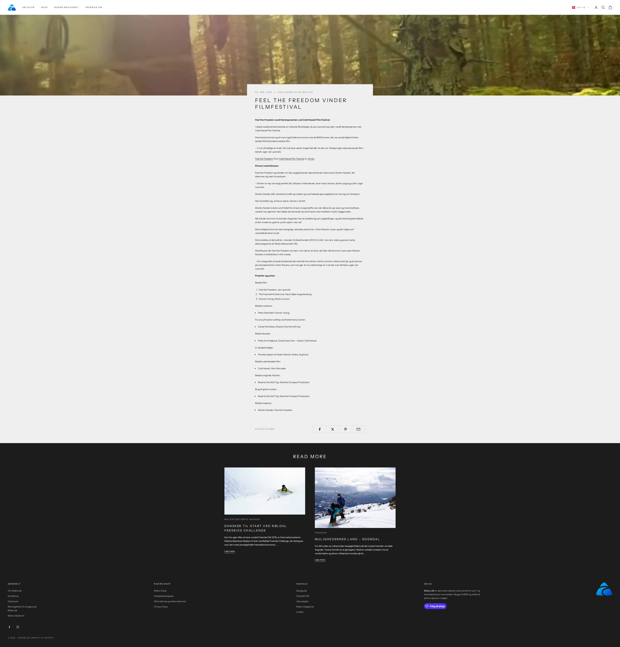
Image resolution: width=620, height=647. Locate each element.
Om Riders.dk (14, 590)
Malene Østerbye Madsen (242, 519)
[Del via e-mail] (358, 429)
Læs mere (229, 551)
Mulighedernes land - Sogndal (347, 539)
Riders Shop (160, 590)
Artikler (28, 7)
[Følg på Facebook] (9, 627)
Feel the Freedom (264, 158)
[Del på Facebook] (319, 429)
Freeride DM (93, 7)
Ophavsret (13, 601)
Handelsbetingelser (164, 596)
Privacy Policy (161, 606)
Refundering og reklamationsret (170, 601)
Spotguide (301, 590)
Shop (44, 7)
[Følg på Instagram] (17, 627)
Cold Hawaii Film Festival (296, 92)
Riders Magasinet (66, 7)
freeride (321, 533)
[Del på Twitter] (332, 429)
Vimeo (311, 158)
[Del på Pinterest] (345, 429)
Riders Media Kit (16, 615)
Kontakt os (13, 596)
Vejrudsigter (302, 601)
